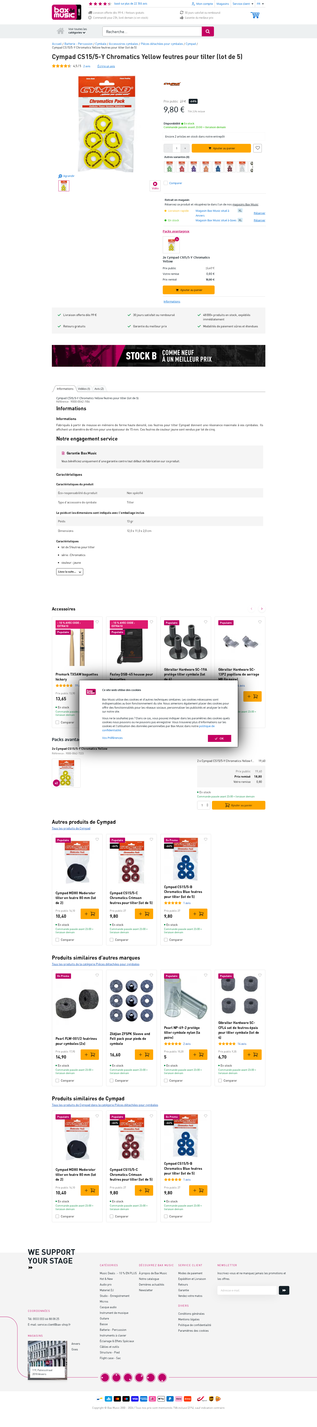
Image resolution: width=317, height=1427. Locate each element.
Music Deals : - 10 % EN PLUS (118, 1273)
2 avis (187, 1043)
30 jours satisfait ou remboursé (202, 12)
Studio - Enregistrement (114, 1296)
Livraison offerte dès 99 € (80, 315)
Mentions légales (189, 1319)
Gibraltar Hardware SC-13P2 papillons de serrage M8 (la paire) (238, 674)
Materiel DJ (107, 1290)
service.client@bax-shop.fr (54, 1324)
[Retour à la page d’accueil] (60, 30)
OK (222, 738)
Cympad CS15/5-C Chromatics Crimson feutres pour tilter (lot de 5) (131, 898)
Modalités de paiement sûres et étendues (230, 326)
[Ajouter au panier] (252, 696)
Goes (74, 1349)
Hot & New (106, 1279)
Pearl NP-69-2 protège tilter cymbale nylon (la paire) (182, 1032)
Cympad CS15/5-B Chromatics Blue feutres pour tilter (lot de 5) (183, 892)
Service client (190, 1265)
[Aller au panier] (255, 13)
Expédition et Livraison (192, 1279)
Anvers (75, 1343)
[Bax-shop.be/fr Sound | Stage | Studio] (66, 12)
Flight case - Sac (110, 1358)
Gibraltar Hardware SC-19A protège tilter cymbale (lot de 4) (185, 674)
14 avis (241, 1043)
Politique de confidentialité (194, 1325)
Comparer (67, 722)
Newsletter (146, 1290)
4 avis (241, 685)
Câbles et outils (109, 1346)
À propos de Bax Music (153, 1273)
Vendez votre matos (190, 1296)
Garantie (183, 1290)
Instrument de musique (114, 1312)
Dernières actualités (151, 1284)
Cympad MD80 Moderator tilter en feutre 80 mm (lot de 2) (76, 898)
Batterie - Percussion (113, 1329)
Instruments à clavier (113, 1335)
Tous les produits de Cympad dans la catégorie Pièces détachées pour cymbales (105, 1105)
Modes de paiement (190, 1273)
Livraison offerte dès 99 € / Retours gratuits (118, 12)
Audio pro (106, 1284)
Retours (183, 1284)
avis (86, 66)
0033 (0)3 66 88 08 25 (46, 1319)
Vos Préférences (112, 738)
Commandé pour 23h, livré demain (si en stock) (120, 17)
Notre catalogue (149, 1279)
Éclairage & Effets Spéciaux (117, 1341)
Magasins (223, 3)
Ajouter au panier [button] (224, 148)
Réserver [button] (259, 213)
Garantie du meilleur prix (199, 17)
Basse (104, 1324)
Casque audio (108, 1307)
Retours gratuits (74, 326)
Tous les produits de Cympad (71, 828)
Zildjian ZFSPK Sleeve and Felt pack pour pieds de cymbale (130, 1038)
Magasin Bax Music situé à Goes (216, 220)
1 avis (187, 903)
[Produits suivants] (261, 608)
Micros (104, 1301)
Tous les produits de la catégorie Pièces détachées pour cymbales (95, 964)
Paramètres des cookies (193, 1330)
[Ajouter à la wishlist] (257, 147)
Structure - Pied (110, 1352)
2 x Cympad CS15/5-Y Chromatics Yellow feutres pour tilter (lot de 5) (226, 761)
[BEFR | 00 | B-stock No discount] (158, 356)
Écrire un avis (106, 66)
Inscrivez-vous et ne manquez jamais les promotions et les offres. (251, 1276)
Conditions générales (191, 1313)
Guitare (104, 1318)
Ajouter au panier (241, 805)
